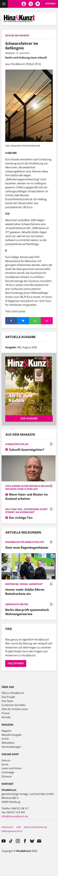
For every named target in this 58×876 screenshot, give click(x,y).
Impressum (7, 827)
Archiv (5, 738)
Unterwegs (8, 772)
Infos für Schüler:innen (15, 709)
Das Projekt (8, 697)
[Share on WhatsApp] (35, 320)
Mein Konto (23, 4)
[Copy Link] (47, 320)
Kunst (5, 764)
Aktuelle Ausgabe (11, 735)
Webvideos (8, 742)
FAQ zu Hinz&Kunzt (13, 693)
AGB (18, 827)
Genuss (6, 760)
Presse (5, 713)
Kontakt (6, 717)
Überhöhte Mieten (16, 604)
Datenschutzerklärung (35, 827)
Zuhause (7, 776)
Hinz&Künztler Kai (17, 444)
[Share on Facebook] (11, 320)
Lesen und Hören (12, 768)
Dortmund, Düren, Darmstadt (24, 584)
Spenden (50, 3)
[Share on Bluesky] (23, 320)
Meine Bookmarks (37, 4)
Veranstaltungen (11, 746)
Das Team (7, 701)
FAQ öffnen (16, 663)
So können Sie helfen (14, 705)
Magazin (6, 730)
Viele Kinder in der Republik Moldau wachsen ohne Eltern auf (28, 487)
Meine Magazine (30, 4)
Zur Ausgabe (29, 418)
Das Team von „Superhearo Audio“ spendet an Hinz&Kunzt (26, 511)
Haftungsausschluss (12, 831)
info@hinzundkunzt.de (15, 816)
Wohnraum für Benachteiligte (24, 542)
